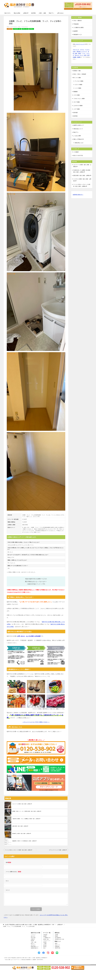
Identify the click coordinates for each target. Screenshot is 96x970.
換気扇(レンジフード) (82, 51)
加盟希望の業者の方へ (78, 194)
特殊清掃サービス (77, 34)
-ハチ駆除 (44, 943)
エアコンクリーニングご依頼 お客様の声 (58, 850)
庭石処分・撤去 (77, 70)
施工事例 (33, 13)
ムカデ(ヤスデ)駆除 (77, 105)
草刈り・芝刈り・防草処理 (79, 74)
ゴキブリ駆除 (76, 102)
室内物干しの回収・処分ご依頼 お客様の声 (21, 833)
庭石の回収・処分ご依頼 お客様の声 (82, 175)
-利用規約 (56, 936)
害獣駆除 (75, 91)
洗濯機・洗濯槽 (76, 57)
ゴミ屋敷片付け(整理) (78, 27)
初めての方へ (7, 13)
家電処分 (31, 28)
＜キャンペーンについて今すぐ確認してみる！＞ (36, 722)
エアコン (82, 49)
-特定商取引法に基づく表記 (59, 939)
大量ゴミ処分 (25, 28)
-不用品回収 (45, 934)
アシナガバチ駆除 (79, 81)
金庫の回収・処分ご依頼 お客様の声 (20, 826)
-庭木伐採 (44, 945)
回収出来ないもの (79, 142)
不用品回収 (76, 24)
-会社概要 (56, 934)
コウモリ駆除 (76, 95)
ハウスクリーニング (79, 44)
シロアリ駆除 (76, 109)
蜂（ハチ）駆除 (77, 77)
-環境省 (56, 943)
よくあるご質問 (77, 135)
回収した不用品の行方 (78, 139)
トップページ (33, 934)
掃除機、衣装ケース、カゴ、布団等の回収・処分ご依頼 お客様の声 (26, 811)
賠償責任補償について (34, 946)
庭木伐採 (75, 112)
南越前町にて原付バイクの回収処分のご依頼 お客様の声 (24, 840)
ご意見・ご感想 (42, 13)
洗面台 (79, 53)
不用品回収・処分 (17, 28)
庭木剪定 (75, 116)
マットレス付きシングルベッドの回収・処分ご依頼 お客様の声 (18, 850)
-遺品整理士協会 (57, 947)
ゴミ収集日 (76, 152)
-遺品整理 (44, 936)
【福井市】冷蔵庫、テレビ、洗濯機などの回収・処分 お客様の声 (26, 818)
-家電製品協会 (57, 946)
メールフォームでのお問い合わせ (78, 8)
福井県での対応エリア (78, 125)
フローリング (76, 49)
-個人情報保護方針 (58, 937)
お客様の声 (25, 13)
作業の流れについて (78, 128)
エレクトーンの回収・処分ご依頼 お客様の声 (22, 803)
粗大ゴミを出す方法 (78, 155)
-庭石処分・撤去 (46, 939)
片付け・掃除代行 (77, 20)
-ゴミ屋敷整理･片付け (47, 937)
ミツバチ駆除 (78, 88)
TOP (29, 924)
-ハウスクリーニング (46, 940)
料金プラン (51, 13)
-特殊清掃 (44, 942)
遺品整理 (75, 31)
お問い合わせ (60, 13)
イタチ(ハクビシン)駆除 (79, 98)
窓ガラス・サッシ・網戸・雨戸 (82, 55)
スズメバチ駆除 (78, 84)
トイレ (83, 53)
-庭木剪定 (44, 946)
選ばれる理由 (17, 13)
